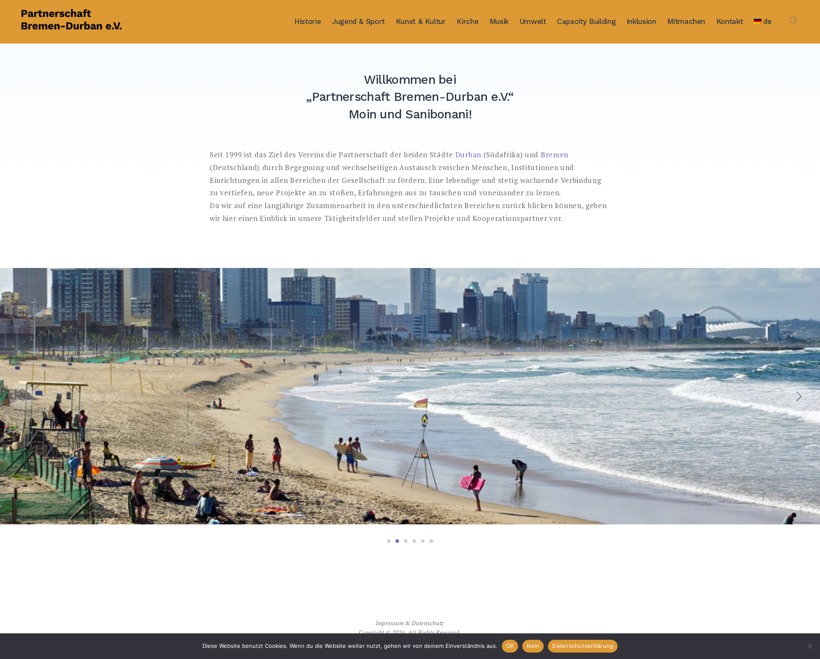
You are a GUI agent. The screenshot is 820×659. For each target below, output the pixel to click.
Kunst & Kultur (421, 21)
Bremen (554, 154)
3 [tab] (405, 541)
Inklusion (641, 21)
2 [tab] (397, 541)
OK (510, 645)
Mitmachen (686, 21)
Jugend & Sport (358, 21)
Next (798, 395)
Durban (468, 154)
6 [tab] (431, 541)
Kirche (467, 21)
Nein (533, 645)
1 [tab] (388, 541)
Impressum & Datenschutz (410, 623)
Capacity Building (586, 21)
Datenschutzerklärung (582, 645)
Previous (22, 395)
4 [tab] (414, 541)
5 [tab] (423, 541)
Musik (499, 21)
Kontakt (729, 21)
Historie (307, 21)
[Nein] (809, 646)
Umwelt (533, 21)
